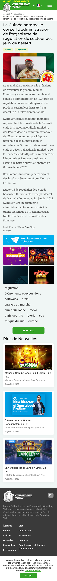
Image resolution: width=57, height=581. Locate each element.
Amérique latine (15, 310)
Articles (7, 535)
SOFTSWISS (11, 299)
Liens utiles (9, 545)
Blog (21, 525)
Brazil (25, 299)
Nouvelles (17, 14)
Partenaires (25, 535)
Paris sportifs (14, 315)
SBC (41, 315)
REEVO (33, 310)
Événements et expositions (23, 293)
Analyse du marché (17, 304)
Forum (6, 530)
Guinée (8, 50)
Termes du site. (33, 570)
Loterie (31, 315)
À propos (7, 525)
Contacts (23, 540)
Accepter (28, 575)
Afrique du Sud (15, 321)
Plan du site (25, 530)
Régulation (21, 50)
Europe (33, 321)
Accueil (6, 14)
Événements (9, 550)
